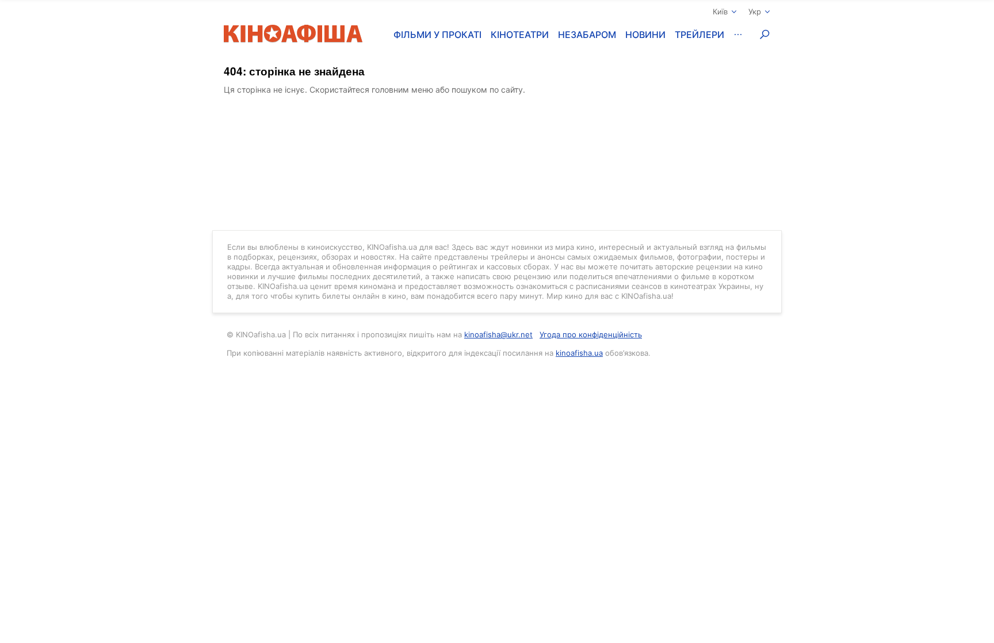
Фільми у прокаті (437, 34)
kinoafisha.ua (579, 352)
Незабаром (587, 34)
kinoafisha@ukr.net (498, 334)
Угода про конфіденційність (591, 334)
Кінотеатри (520, 34)
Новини (645, 34)
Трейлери (699, 34)
